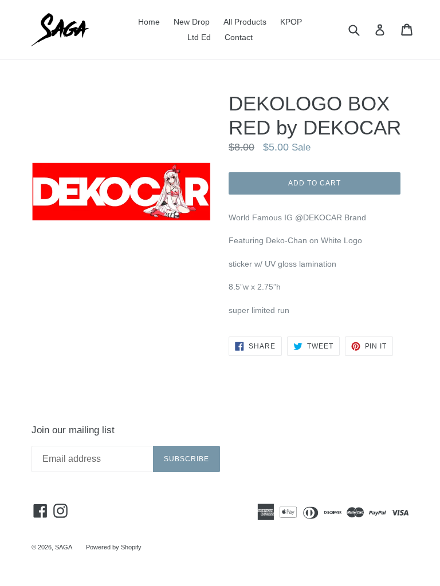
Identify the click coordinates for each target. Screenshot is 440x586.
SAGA (63, 547)
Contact (239, 37)
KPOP (291, 21)
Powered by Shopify (114, 547)
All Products (244, 21)
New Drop (192, 21)
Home (149, 21)
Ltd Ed (199, 37)
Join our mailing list (73, 430)
